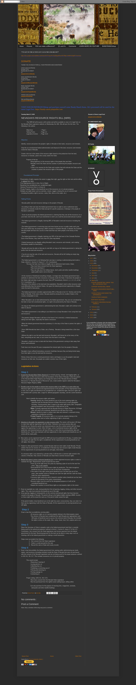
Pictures (29, 46)
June (93, 275)
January (94, 309)
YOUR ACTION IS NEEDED (99, 297)
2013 (91, 315)
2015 (91, 263)
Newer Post (25, 656)
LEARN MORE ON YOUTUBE (89, 46)
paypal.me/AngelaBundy (28, 92)
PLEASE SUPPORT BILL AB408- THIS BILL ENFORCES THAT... (102, 283)
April (93, 278)
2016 (91, 261)
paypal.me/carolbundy (28, 74)
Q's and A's (62, 46)
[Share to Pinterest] (57, 593)
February (94, 307)
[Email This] (47, 593)
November (95, 268)
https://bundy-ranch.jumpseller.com (49, 109)
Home (22, 46)
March (94, 280)
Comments (72, 46)
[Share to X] (52, 593)
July (93, 273)
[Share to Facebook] (54, 593)
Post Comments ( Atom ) (36, 659)
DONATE (26, 61)
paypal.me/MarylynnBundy (29, 83)
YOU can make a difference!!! (45, 46)
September (95, 270)
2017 (91, 258)
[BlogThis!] (50, 593)
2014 (91, 312)
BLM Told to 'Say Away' (98, 299)
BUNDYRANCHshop (109, 46)
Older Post (78, 656)
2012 (91, 317)
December (95, 265)
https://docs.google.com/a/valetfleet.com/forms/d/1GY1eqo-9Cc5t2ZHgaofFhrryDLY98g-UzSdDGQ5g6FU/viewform (51, 55)
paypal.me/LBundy (27, 96)
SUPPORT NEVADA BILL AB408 (100, 286)
